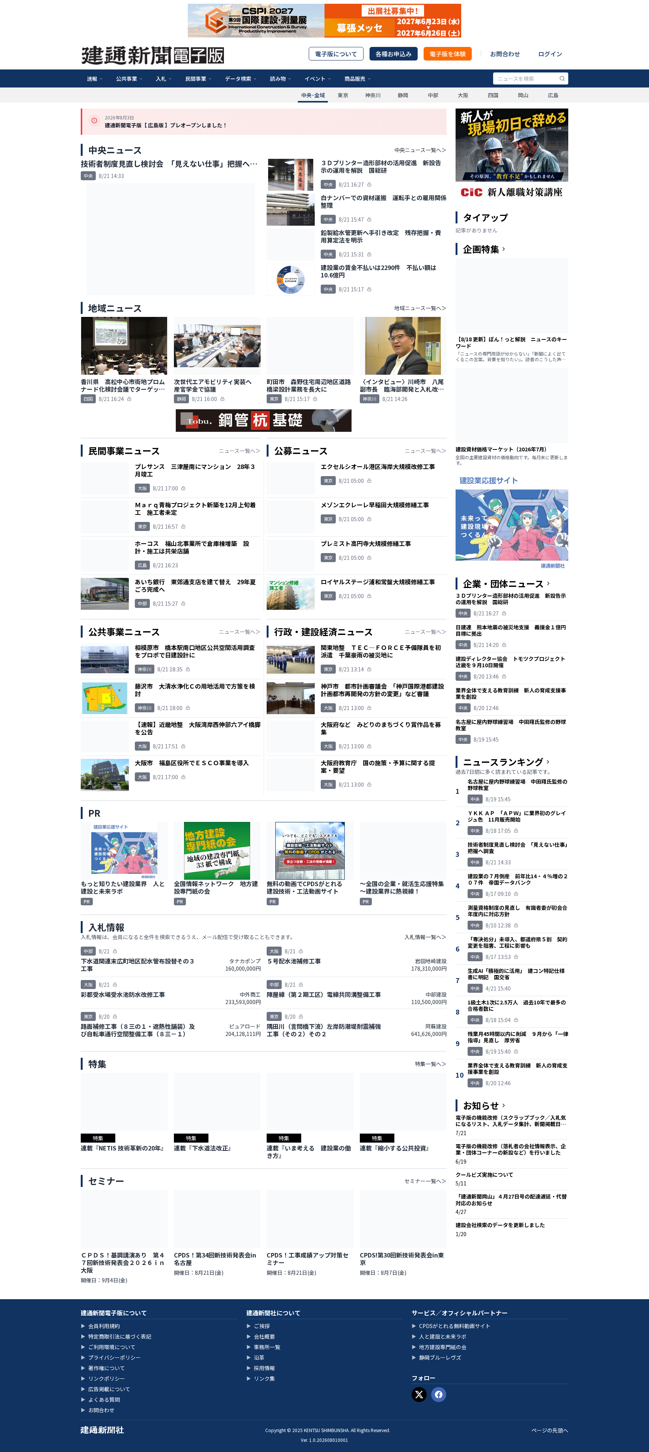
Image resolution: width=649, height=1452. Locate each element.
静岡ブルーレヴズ (436, 1357)
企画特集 (481, 249)
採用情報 (260, 1368)
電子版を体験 (448, 53)
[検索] (562, 78)
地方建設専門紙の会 (439, 1347)
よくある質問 (100, 1399)
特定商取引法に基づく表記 (116, 1336)
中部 (433, 95)
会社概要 (260, 1336)
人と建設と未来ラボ (439, 1336)
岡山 (523, 95)
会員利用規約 (100, 1326)
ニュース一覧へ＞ (240, 450)
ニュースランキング (503, 762)
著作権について (103, 1368)
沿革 (255, 1357)
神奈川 (373, 95)
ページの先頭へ (549, 1430)
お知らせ (481, 1105)
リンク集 (260, 1378)
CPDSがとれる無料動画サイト (451, 1326)
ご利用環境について (108, 1347)
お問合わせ (505, 53)
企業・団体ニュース (503, 583)
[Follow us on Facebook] (438, 1394)
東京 (343, 95)
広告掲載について (105, 1389)
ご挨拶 (258, 1326)
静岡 (403, 95)
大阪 (463, 95)
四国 (493, 95)
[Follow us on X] (419, 1394)
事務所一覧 (263, 1347)
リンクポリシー (103, 1378)
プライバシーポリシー (111, 1357)
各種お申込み (394, 53)
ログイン (550, 53)
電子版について (336, 53)
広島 (553, 95)
